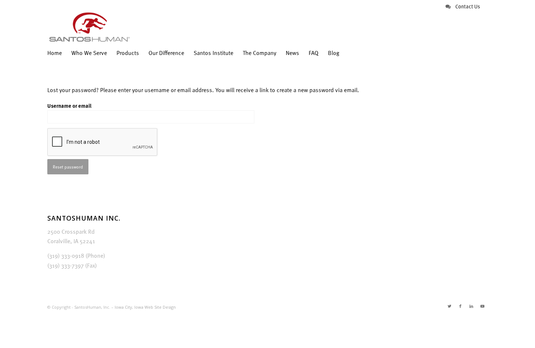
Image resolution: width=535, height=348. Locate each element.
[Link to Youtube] (482, 306)
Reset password (68, 166)
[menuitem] (57, 53)
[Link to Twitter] (449, 306)
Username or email (69, 106)
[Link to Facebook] (460, 306)
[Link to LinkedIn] (471, 306)
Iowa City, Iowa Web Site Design (145, 307)
